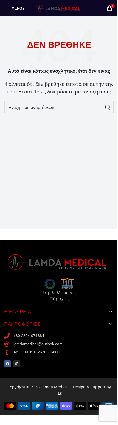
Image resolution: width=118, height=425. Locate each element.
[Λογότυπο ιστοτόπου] (59, 8)
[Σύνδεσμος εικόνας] (59, 261)
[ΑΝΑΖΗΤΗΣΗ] (107, 107)
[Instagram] (16, 363)
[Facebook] (7, 363)
